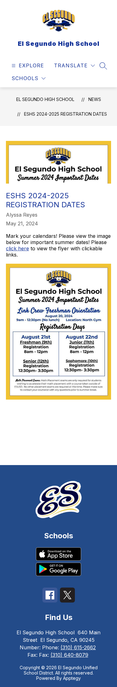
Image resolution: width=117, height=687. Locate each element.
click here (17, 248)
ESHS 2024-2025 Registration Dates (65, 114)
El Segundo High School (45, 99)
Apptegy (72, 678)
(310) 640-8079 (69, 655)
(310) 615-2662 (78, 647)
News (94, 99)
